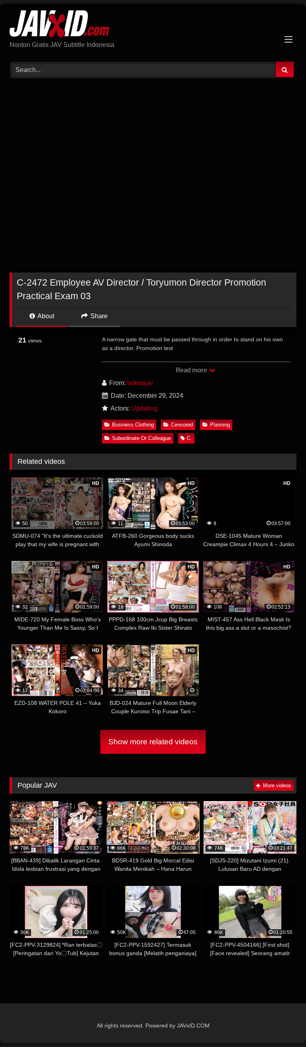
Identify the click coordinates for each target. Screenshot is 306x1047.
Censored (182, 425)
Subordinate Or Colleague (141, 438)
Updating (144, 408)
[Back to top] (281, 1023)
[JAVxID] (153, 25)
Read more (192, 370)
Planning (220, 425)
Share (98, 316)
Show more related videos (153, 742)
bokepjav (140, 382)
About (45, 316)
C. (189, 438)
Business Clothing (133, 425)
